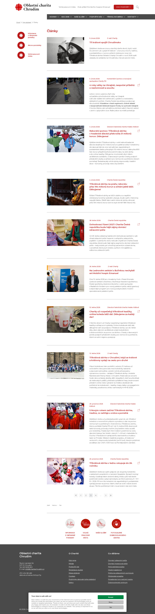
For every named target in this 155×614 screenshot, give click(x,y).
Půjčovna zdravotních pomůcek (120, 573)
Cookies (72, 576)
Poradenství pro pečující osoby (120, 579)
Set (111, 607)
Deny (111, 602)
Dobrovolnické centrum (117, 583)
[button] (54, 16)
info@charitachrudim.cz (34, 569)
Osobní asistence (115, 570)
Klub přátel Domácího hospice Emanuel (94, 7)
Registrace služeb (76, 570)
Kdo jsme (72, 560)
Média (71, 564)
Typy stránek (26, 22)
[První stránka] (76, 495)
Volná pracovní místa (67, 7)
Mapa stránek (74, 573)
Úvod (18, 22)
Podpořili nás (74, 567)
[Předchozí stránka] (81, 495)
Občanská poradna (115, 576)
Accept (110, 597)
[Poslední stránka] (111, 495)
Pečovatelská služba (116, 567)
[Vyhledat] (137, 7)
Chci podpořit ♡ (123, 7)
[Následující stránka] (106, 495)
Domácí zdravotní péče (117, 560)
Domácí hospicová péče (118, 564)
